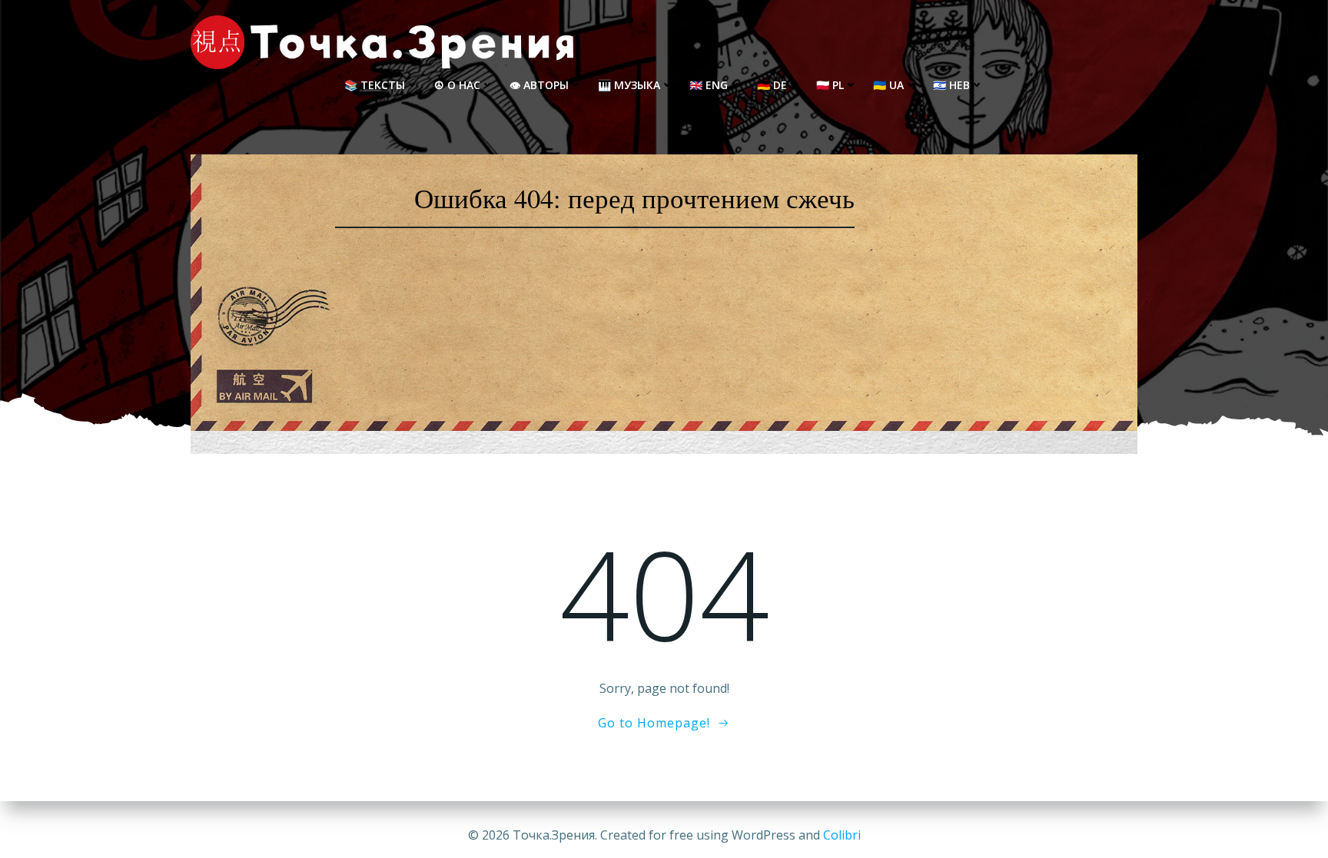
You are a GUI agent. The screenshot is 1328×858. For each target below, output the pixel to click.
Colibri (842, 835)
